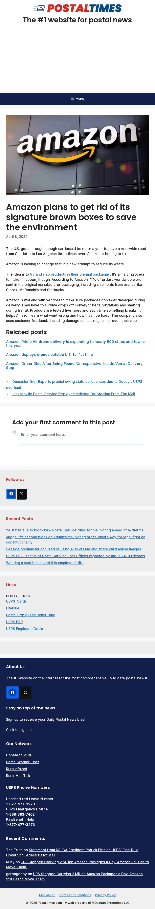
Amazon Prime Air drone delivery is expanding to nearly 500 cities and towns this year (75, 343)
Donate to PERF (19, 755)
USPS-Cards (16, 601)
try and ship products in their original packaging (70, 274)
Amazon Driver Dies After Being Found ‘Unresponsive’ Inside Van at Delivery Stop (74, 365)
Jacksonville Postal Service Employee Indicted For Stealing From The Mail (73, 394)
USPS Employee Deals (24, 629)
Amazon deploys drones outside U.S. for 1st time (49, 354)
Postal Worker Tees (22, 762)
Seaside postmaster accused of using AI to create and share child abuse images (73, 549)
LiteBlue (12, 608)
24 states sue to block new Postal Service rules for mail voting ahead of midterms (74, 530)
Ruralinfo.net (16, 769)
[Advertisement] (77, 62)
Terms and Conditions (75, 895)
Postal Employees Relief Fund (30, 615)
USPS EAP (14, 622)
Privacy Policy (105, 895)
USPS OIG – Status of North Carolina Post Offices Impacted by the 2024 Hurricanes (75, 556)
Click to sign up (19, 730)
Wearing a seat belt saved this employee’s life (45, 563)
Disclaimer (47, 895)
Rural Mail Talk (18, 776)
